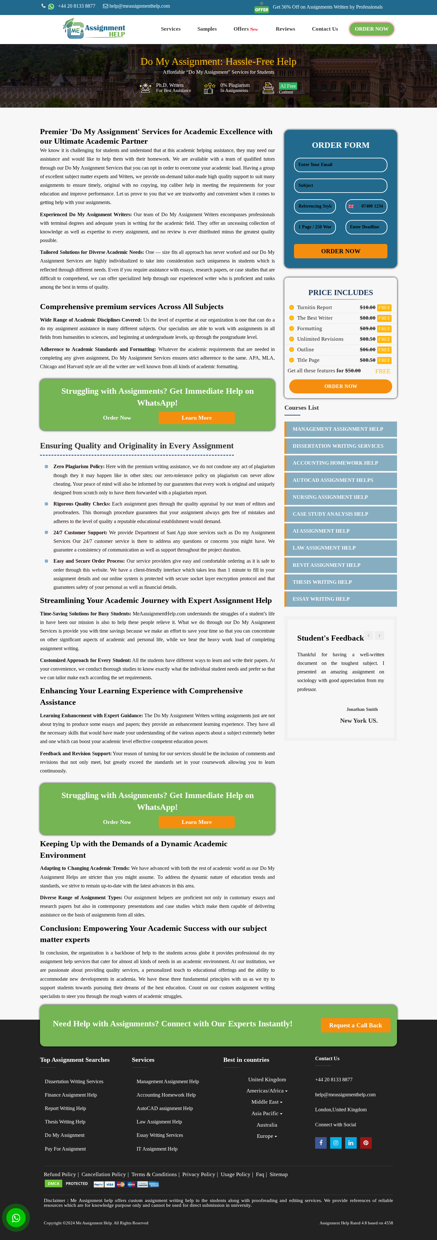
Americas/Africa (265, 1091)
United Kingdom (267, 1079)
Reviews (285, 29)
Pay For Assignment (65, 1149)
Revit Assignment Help (327, 565)
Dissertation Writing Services (338, 446)
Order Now (117, 418)
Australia (267, 1125)
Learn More (197, 418)
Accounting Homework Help (335, 463)
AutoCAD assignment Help (165, 1108)
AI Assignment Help (321, 531)
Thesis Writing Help (322, 582)
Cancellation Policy (104, 1174)
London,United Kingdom (341, 1109)
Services (171, 29)
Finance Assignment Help (71, 1095)
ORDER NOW (372, 29)
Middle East (265, 1102)
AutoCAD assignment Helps (333, 480)
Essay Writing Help (321, 599)
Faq (260, 1174)
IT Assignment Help (157, 1149)
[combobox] (352, 206)
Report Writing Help (65, 1108)
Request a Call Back (355, 1025)
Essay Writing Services (160, 1135)
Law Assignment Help (324, 548)
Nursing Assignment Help (330, 497)
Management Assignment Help (338, 429)
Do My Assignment (64, 1135)
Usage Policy (235, 1174)
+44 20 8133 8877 (76, 6)
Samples (207, 29)
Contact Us (325, 29)
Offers (246, 29)
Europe (265, 1136)
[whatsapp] (50, 6)
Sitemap (279, 1174)
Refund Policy (60, 1174)
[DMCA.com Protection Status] (68, 1186)
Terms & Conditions (154, 1174)
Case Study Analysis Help (330, 514)
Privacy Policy (198, 1174)
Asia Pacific (265, 1113)
